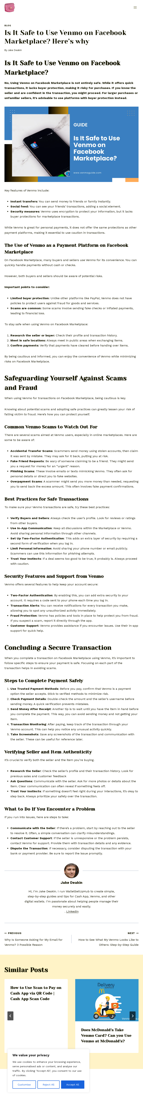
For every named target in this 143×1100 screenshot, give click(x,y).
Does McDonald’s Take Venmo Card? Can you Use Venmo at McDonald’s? (106, 1035)
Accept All (72, 1084)
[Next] (133, 1015)
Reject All (48, 1084)
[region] (48, 1071)
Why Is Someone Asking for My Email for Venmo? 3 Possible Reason (33, 939)
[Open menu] (135, 7)
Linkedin (72, 911)
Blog (7, 25)
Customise (24, 1084)
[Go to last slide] (10, 1015)
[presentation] (107, 1000)
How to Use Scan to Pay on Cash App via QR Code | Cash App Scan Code (35, 993)
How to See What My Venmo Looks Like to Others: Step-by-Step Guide (108, 939)
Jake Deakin (15, 50)
